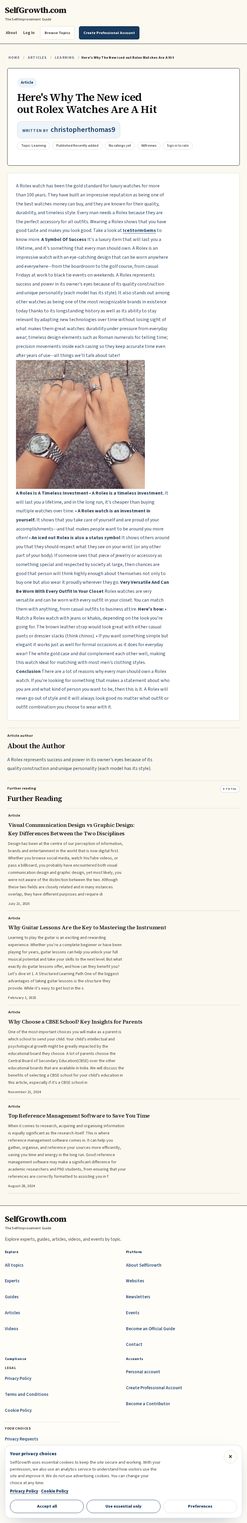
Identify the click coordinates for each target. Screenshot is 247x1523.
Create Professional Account (154, 1388)
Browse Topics (57, 33)
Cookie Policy (18, 1410)
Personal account (143, 1372)
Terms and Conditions (26, 1394)
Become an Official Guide (150, 1329)
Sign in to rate (178, 145)
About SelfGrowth (143, 1265)
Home (14, 57)
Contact (134, 1344)
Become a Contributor (148, 1404)
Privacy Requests (21, 1439)
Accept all (47, 1506)
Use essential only (123, 1506)
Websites (135, 1281)
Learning (64, 57)
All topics (14, 1265)
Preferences (200, 1506)
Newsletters (138, 1297)
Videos (11, 1329)
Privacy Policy (18, 1378)
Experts (12, 1281)
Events (132, 1313)
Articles (37, 57)
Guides (12, 1297)
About (11, 33)
